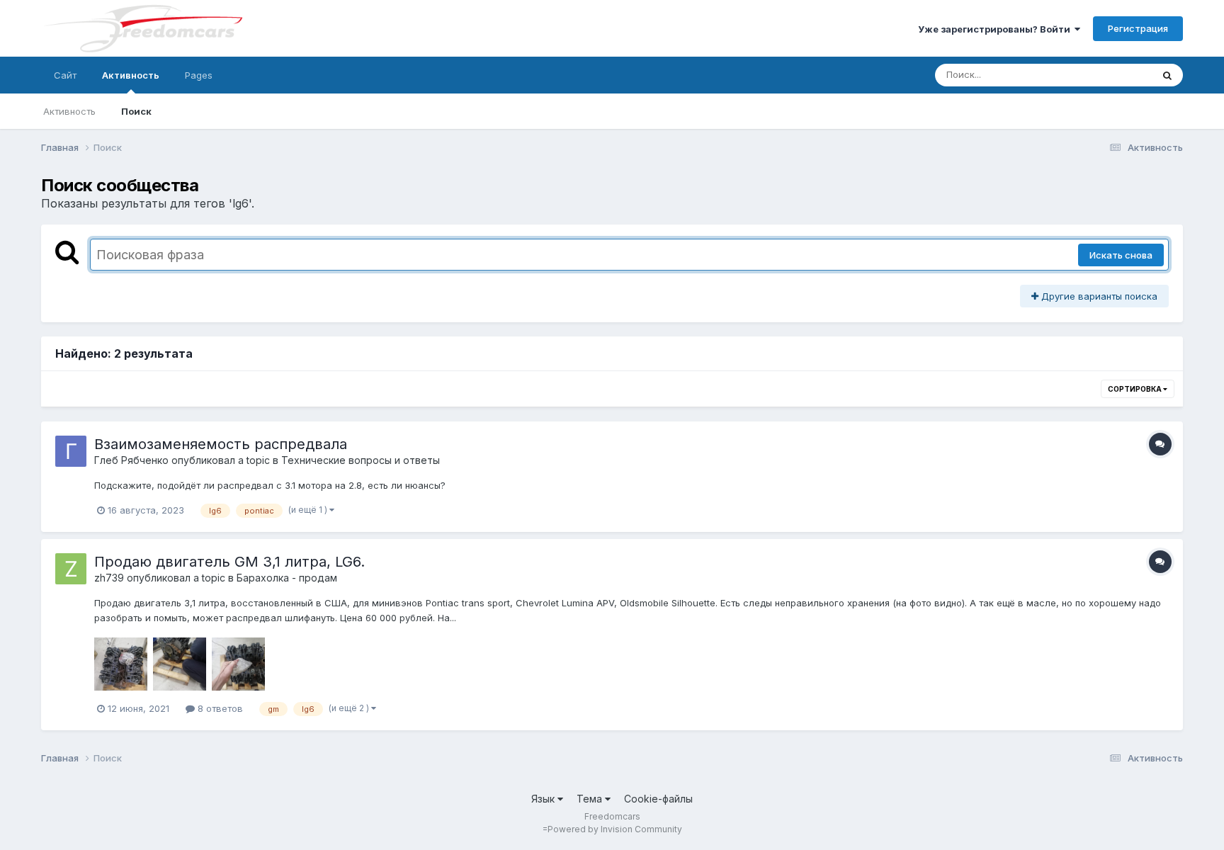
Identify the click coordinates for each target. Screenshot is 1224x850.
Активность (130, 75)
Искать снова (1120, 255)
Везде (1119, 74)
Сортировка (1135, 389)
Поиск (136, 111)
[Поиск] (1167, 75)
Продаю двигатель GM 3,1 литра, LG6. (229, 561)
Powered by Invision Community (615, 829)
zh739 (109, 578)
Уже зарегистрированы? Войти (996, 29)
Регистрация (1138, 28)
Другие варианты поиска (1097, 296)
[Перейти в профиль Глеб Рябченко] (70, 451)
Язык (544, 799)
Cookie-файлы (658, 799)
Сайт (65, 75)
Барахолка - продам (287, 578)
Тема (591, 799)
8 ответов (219, 708)
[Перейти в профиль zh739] (70, 568)
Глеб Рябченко (131, 460)
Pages (198, 75)
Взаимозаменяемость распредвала (220, 444)
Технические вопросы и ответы (360, 460)
